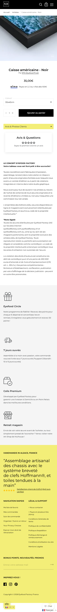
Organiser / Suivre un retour (14, 521)
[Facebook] (5, 584)
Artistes (15, 12)
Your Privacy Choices (12, 526)
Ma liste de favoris (10, 507)
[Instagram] (10, 584)
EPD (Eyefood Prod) (30, 73)
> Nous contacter (35, 507)
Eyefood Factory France (29, 594)
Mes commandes (10, 512)
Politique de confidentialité (39, 526)
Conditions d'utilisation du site (41, 542)
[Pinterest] (16, 584)
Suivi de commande (11, 516)
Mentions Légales (35, 546)
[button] (28, 126)
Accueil (6, 12)
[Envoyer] (52, 565)
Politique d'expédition (37, 530)
